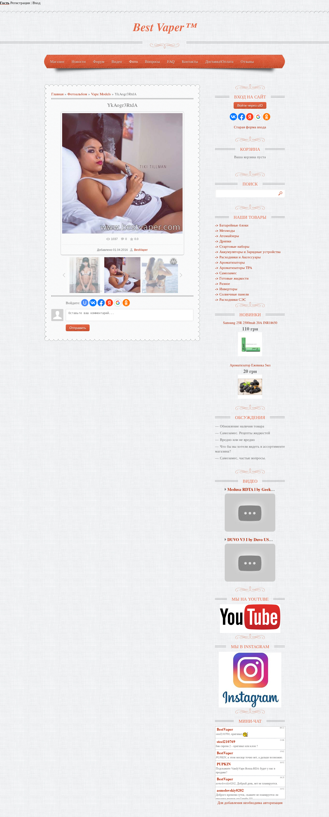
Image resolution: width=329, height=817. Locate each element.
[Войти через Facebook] (101, 302)
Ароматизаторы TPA (233, 267)
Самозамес (226, 272)
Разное (222, 283)
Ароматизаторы (230, 262)
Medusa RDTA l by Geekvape (253, 489)
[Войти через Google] (118, 303)
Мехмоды (225, 230)
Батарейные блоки (231, 225)
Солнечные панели (232, 294)
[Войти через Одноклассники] (126, 302)
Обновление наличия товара (242, 426)
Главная (57, 93)
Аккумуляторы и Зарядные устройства (248, 251)
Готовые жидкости (232, 278)
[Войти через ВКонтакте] (93, 302)
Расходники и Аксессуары (238, 256)
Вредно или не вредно (237, 439)
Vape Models (101, 93)
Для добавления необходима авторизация (250, 802)
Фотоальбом (77, 93)
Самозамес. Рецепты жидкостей (245, 432)
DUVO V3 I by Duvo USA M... (253, 539)
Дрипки (223, 241)
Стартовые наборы (232, 246)
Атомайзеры (227, 235)
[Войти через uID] (84, 302)
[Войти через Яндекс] (109, 302)
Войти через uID (250, 105)
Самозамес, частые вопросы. (243, 457)
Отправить (77, 328)
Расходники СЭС (230, 299)
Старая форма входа (250, 126)
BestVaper (141, 250)
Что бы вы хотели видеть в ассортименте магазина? (250, 448)
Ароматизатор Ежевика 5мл (250, 365)
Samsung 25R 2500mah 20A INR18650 (250, 322)
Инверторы (226, 288)
